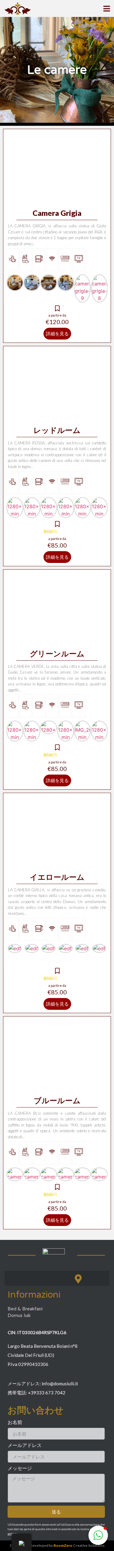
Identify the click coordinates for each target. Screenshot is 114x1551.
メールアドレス (25, 1445)
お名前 (15, 1422)
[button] (98, 1535)
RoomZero (63, 1545)
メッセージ (20, 1468)
